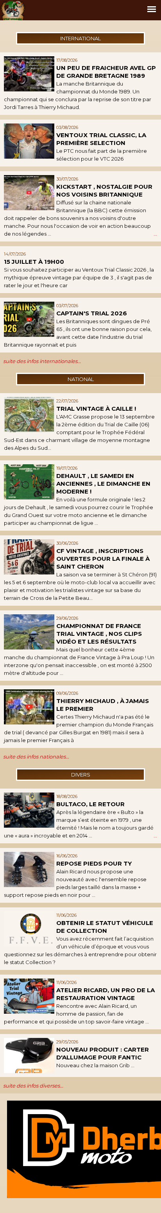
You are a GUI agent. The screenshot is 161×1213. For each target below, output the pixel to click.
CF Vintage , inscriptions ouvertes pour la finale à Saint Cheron (103, 558)
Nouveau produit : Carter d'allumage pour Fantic (102, 1053)
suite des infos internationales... (42, 361)
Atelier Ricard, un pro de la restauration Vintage (105, 994)
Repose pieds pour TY (94, 863)
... (155, 234)
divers (80, 774)
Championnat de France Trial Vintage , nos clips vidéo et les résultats (99, 633)
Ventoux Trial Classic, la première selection (101, 139)
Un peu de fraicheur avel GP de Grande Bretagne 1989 (106, 71)
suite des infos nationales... (36, 756)
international (80, 38)
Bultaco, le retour (90, 804)
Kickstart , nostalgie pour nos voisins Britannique (104, 190)
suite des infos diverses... (33, 1085)
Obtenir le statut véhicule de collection (104, 926)
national (81, 379)
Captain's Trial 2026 (91, 313)
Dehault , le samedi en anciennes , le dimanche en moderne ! (103, 483)
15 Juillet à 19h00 (34, 261)
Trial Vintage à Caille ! (96, 408)
